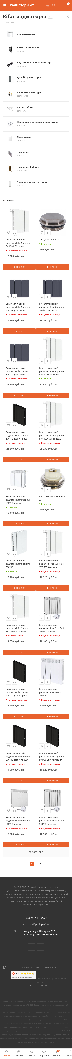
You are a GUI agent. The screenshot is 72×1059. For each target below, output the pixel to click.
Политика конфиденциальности (38, 967)
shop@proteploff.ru (38, 924)
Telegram (40, 947)
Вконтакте (31, 947)
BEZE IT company (38, 985)
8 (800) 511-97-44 (36, 918)
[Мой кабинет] (59, 5)
